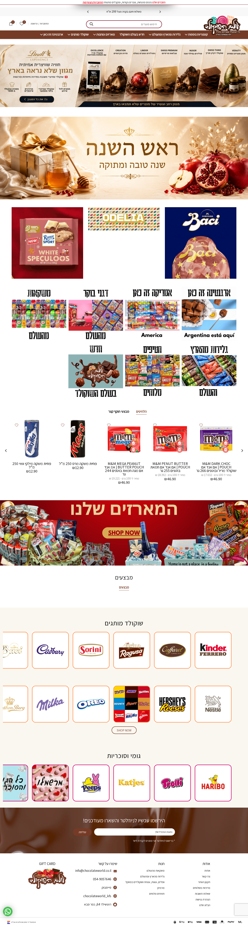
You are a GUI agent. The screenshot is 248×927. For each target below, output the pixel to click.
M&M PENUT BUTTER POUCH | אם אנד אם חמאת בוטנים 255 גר (170, 467)
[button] (201, 425)
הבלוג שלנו (204, 905)
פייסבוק (106, 887)
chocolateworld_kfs (97, 896)
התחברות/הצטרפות (93, 2)
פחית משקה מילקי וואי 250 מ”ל (31, 465)
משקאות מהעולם (155, 870)
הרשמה (34, 23)
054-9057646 (102, 879)
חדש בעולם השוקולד (131, 34)
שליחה (82, 832)
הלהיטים (141, 411)
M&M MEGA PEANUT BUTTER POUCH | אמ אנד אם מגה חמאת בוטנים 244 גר (124, 469)
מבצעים (124, 587)
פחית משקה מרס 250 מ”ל (78, 463)
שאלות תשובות (202, 893)
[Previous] (160, 12)
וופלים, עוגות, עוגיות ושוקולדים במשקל (144, 882)
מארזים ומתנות (105, 34)
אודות (207, 870)
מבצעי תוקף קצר (118, 411)
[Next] (88, 12)
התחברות (44, 23)
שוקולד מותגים (80, 34)
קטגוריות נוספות (198, 34)
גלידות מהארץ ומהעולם (166, 34)
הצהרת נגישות (202, 899)
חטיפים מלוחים (156, 893)
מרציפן (160, 888)
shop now (124, 730)
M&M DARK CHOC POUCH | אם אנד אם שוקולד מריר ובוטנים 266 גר (216, 467)
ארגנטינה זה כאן (53, 34)
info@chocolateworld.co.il (93, 870)
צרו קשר (206, 876)
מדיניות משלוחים (201, 888)
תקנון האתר (204, 882)
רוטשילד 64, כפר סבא (97, 904)
